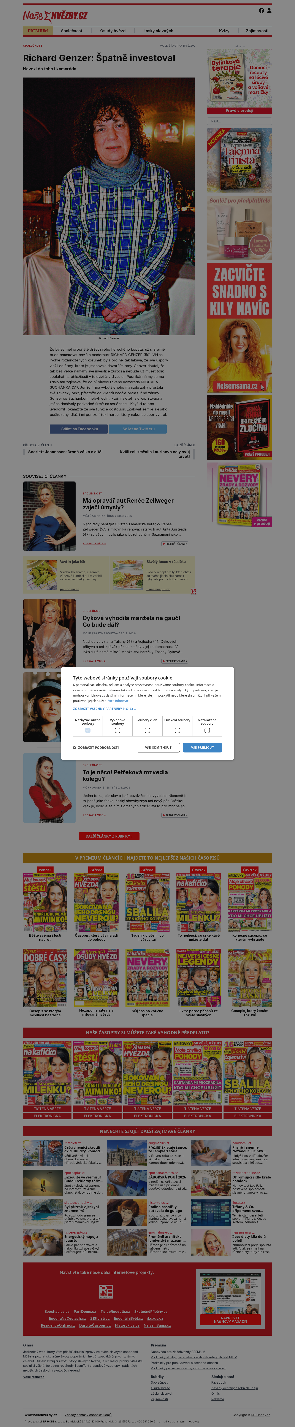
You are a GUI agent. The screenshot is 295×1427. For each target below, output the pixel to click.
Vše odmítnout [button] (158, 747)
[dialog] (147, 713)
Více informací (118, 700)
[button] (147, 709)
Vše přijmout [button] (202, 747)
